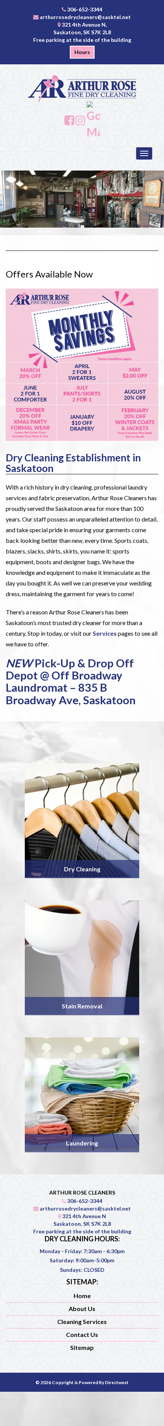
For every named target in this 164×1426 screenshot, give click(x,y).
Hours (82, 52)
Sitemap (82, 1347)
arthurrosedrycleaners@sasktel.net (85, 17)
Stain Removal (82, 1006)
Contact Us (82, 1334)
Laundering (82, 1143)
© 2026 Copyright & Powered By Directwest (82, 1382)
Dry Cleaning (82, 869)
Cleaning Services (82, 1321)
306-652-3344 (84, 9)
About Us (82, 1308)
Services (105, 633)
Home (82, 1295)
